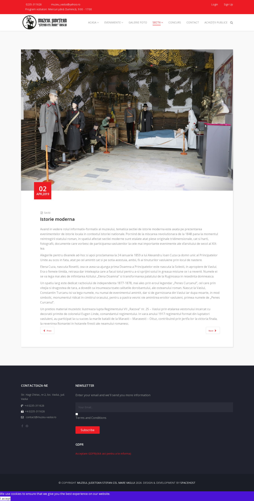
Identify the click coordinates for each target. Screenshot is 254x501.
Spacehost (187, 482)
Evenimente (112, 22)
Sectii (156, 22)
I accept (5, 499)
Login (214, 4)
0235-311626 (34, 4)
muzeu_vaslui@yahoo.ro (65, 4)
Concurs (174, 22)
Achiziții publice (216, 22)
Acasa (92, 22)
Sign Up (228, 4)
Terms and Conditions (90, 418)
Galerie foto (138, 22)
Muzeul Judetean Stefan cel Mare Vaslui (106, 482)
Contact (193, 22)
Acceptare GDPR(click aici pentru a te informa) (103, 453)
